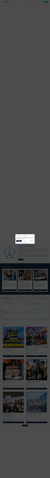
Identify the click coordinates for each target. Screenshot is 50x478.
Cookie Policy (23, 242)
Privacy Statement (26, 242)
